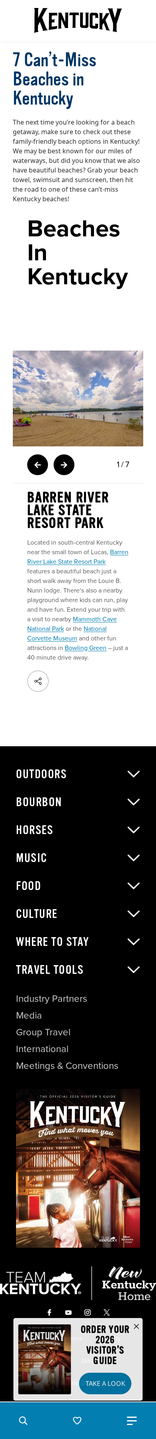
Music (31, 858)
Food (28, 886)
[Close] (136, 1327)
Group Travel (43, 1032)
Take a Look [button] (105, 1383)
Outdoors (41, 774)
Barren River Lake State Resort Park (77, 556)
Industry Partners (51, 998)
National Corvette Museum (67, 633)
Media (29, 1015)
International (42, 1049)
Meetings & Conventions (67, 1065)
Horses (34, 830)
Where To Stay (53, 941)
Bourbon (39, 802)
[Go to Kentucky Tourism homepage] (78, 20)
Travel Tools (50, 969)
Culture (37, 914)
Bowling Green (85, 647)
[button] (23, 1421)
